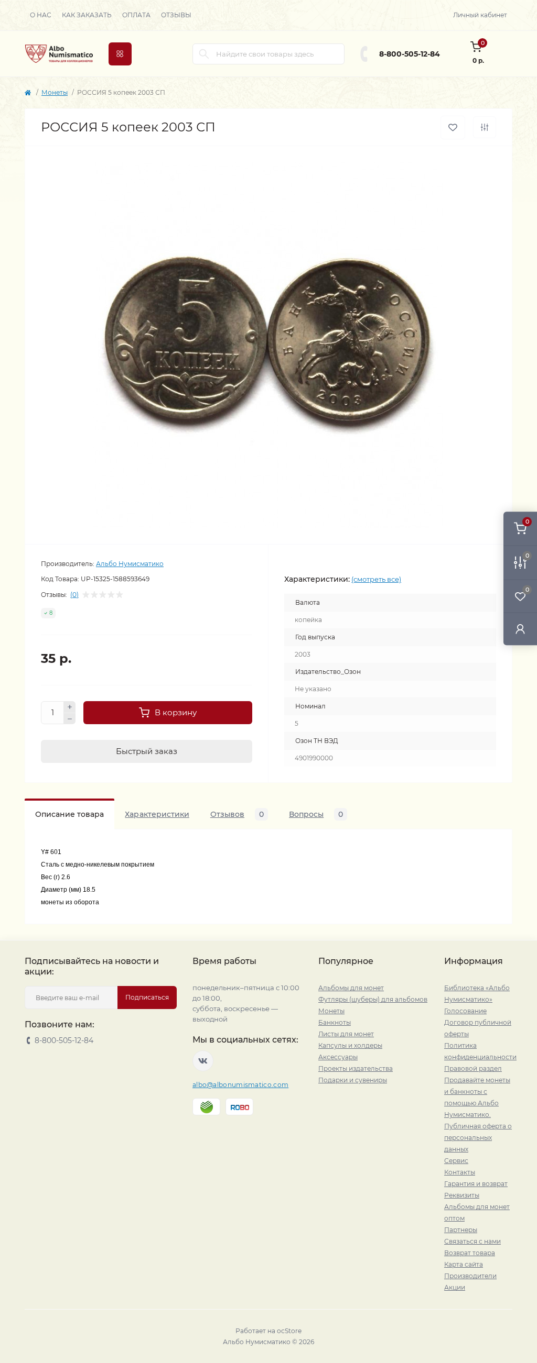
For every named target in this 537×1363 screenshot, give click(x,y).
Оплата (136, 15)
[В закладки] (453, 127)
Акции (454, 1287)
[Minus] (70, 719)
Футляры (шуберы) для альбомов (372, 999)
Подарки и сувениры (352, 1080)
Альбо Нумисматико (130, 564)
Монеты (54, 92)
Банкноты (334, 1022)
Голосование (465, 1011)
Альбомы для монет (351, 988)
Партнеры (460, 1230)
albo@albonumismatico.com (240, 1085)
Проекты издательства (355, 1068)
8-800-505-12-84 (409, 54)
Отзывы (176, 15)
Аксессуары (338, 1057)
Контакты (459, 1172)
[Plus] (70, 707)
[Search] (204, 53)
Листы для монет (346, 1034)
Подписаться (147, 997)
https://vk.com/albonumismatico (202, 1060)
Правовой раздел (473, 1068)
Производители (470, 1276)
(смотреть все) (376, 579)
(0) (74, 595)
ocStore (289, 1331)
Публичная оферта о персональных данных (478, 1137)
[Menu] (120, 53)
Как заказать (87, 15)
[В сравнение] (484, 127)
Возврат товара (469, 1253)
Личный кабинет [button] (480, 15)
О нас (40, 15)
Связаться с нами (472, 1241)
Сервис (456, 1161)
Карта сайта (463, 1264)
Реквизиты (461, 1195)
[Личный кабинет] (520, 628)
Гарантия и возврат (476, 1184)
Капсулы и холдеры (350, 1045)
